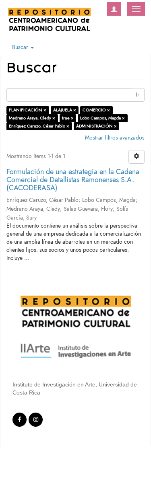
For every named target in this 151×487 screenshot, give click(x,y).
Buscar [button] (21, 47)
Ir (137, 95)
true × (68, 118)
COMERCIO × (96, 110)
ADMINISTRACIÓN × (96, 126)
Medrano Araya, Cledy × (32, 118)
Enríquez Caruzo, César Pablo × (39, 126)
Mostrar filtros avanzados (115, 138)
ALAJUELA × (64, 110)
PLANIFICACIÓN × (27, 110)
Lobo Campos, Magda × (102, 118)
